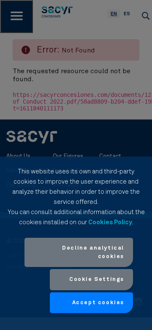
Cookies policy (110, 222)
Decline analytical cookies (93, 252)
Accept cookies (98, 302)
